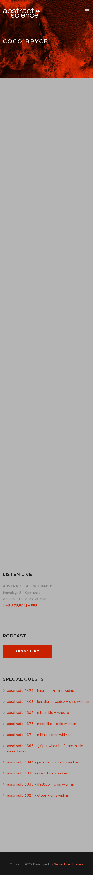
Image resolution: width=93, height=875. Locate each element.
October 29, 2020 (22, 472)
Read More (17, 223)
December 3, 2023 (21, 153)
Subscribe (27, 651)
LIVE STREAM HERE (20, 605)
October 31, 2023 (21, 312)
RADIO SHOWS (51, 153)
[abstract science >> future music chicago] (22, 13)
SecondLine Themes (68, 864)
